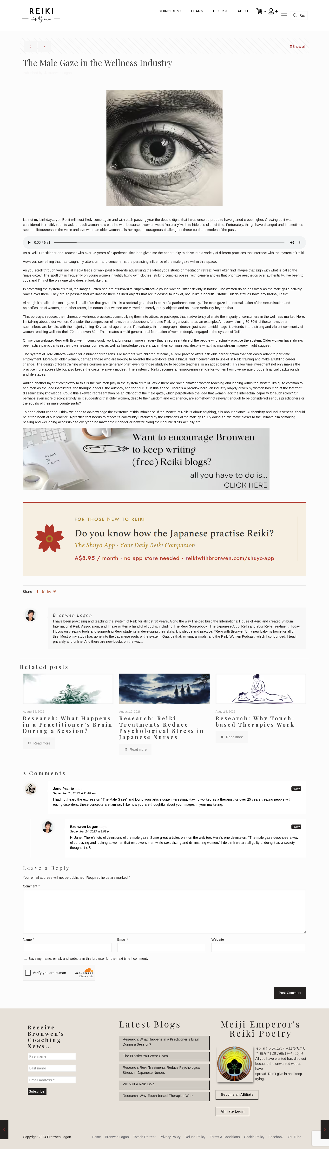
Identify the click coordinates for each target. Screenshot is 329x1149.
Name (28, 939)
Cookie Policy (254, 1137)
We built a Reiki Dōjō (138, 1084)
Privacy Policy (170, 1137)
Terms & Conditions (225, 1137)
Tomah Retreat (144, 1137)
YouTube (294, 1137)
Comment (31, 886)
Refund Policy (195, 1137)
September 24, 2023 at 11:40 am (74, 793)
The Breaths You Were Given (145, 1056)
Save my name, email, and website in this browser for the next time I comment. (88, 958)
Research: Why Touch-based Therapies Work (256, 721)
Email (122, 939)
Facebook (276, 1137)
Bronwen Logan (60, 73)
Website (217, 939)
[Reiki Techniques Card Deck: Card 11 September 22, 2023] (4, 1129)
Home (96, 1137)
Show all (299, 46)
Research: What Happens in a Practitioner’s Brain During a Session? (68, 724)
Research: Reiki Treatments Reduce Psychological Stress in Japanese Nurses (161, 728)
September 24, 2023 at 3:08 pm (90, 831)
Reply (296, 788)
